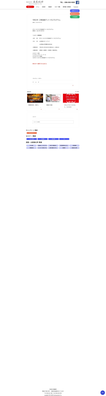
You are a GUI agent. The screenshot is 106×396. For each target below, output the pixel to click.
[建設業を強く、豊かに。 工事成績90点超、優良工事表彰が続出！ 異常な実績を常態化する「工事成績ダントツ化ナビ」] (35, 98)
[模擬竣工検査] (53, 98)
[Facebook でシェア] (33, 82)
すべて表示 (77, 91)
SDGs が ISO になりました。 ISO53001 (70, 106)
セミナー (40, 78)
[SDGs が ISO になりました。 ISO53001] (71, 98)
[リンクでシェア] (38, 82)
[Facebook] (77, 2)
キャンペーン (35, 78)
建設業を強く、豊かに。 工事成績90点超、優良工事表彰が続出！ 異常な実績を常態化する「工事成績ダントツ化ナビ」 (35, 106)
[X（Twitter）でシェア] (35, 82)
